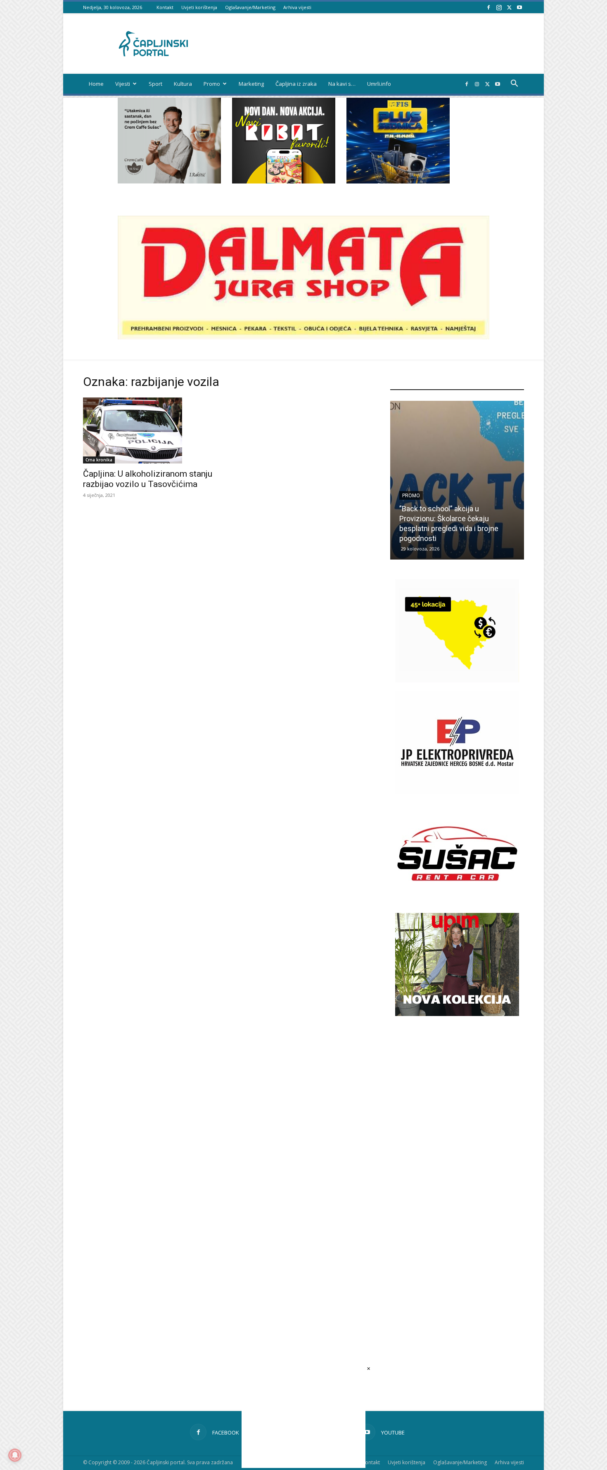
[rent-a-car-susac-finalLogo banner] (457, 903)
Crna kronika (98, 460)
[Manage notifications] (14, 1455)
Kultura (183, 83)
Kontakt (164, 7)
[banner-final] (457, 1014)
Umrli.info (379, 83)
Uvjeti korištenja (199, 7)
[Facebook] (488, 7)
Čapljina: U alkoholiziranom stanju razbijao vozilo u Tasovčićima (147, 479)
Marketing (251, 83)
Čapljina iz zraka (296, 83)
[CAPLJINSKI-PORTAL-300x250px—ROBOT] (283, 181)
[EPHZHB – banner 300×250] (457, 791)
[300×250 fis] (398, 140)
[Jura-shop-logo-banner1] (303, 337)
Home (96, 83)
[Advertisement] (457, 1172)
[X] (509, 7)
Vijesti (122, 83)
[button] (514, 84)
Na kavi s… (342, 83)
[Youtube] (519, 7)
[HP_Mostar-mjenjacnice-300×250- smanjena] (457, 680)
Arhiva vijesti (297, 7)
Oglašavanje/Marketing (250, 7)
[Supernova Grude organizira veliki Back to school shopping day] (457, 480)
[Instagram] (498, 7)
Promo (212, 83)
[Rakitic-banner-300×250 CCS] (169, 181)
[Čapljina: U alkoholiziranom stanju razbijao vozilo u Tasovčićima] (150, 430)
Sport (155, 83)
